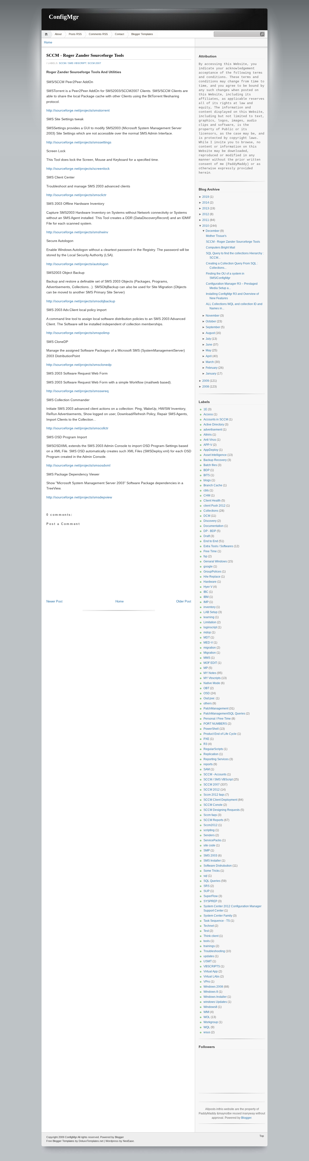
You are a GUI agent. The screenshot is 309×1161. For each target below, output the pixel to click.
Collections (211, 510)
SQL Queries (212, 881)
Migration (210, 652)
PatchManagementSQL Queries (224, 713)
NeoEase (128, 1141)
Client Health (212, 500)
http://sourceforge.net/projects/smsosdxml (78, 465)
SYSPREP (210, 901)
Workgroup (211, 1022)
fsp (205, 556)
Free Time (210, 551)
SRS (207, 886)
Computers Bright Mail (220, 247)
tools (207, 941)
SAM (207, 769)
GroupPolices (212, 571)
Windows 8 (211, 991)
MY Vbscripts (212, 678)
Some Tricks (212, 870)
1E (205, 409)
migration (210, 647)
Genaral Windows (215, 561)
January (211, 373)
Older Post (183, 601)
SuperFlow (211, 896)
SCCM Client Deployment (220, 799)
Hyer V (208, 586)
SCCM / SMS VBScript (72, 63)
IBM (206, 597)
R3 (205, 744)
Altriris (208, 434)
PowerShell (211, 728)
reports (208, 764)
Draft (207, 536)
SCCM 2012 (212, 789)
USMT (208, 961)
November (212, 315)
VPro (207, 981)
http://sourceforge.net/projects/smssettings (78, 142)
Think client (211, 936)
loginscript (210, 627)
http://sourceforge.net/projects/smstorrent (78, 110)
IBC (206, 592)
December (212, 231)
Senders (209, 835)
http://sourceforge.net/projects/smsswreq (77, 391)
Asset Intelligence (215, 455)
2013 (205, 208)
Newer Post (54, 601)
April (209, 356)
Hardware (210, 581)
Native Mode (212, 683)
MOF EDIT (210, 663)
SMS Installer (212, 860)
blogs (207, 480)
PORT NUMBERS (215, 723)
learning (209, 617)
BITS (207, 475)
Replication (211, 754)
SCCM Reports (213, 820)
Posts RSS (75, 34)
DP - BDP (210, 531)
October (211, 321)
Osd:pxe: (209, 698)
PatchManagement (216, 708)
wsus (207, 1032)
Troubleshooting (214, 951)
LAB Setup (211, 612)
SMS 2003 (210, 855)
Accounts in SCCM (216, 419)
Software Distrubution (218, 865)
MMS (207, 657)
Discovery (210, 521)
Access (208, 414)
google (208, 566)
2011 (205, 220)
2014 (205, 202)
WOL (207, 1017)
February (212, 367)
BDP (207, 470)
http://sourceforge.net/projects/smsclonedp (79, 365)
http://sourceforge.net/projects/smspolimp (78, 333)
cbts (206, 490)
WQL (207, 1027)
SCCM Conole (213, 805)
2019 (205, 196)
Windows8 (210, 1007)
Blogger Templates (142, 34)
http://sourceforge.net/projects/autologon (77, 264)
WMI (206, 1012)
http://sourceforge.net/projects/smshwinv (77, 232)
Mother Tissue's (216, 236)
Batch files (210, 465)
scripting (209, 830)
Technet (209, 925)
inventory (210, 607)
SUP (207, 891)
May (208, 350)
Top (262, 1135)
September (213, 327)
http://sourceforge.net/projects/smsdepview (79, 497)
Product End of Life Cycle (220, 734)
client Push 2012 (214, 505)
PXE (206, 739)
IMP (206, 602)
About (58, 34)
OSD (207, 693)
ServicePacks (212, 840)
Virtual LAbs (211, 976)
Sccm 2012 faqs (214, 794)
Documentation (214, 526)
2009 (205, 380)
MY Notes (210, 673)
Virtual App (211, 971)
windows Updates (215, 1002)
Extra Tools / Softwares (218, 546)
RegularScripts (213, 749)
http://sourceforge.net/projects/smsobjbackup (80, 301)
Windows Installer (215, 996)
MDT (207, 637)
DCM (207, 515)
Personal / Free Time (217, 718)
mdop (207, 632)
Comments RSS (98, 34)
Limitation (210, 622)
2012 (205, 214)
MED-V (208, 642)
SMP (207, 850)
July (208, 338)
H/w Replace (212, 576)
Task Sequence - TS (217, 920)
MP (206, 668)
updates (209, 956)
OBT (206, 688)
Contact (119, 34)
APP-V (208, 444)
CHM (207, 495)
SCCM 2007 (94, 63)
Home (47, 34)
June (209, 344)
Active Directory (214, 424)
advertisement (213, 429)
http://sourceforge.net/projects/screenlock (78, 168)
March (210, 362)
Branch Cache (213, 485)
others (208, 703)
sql (205, 876)
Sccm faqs (210, 815)
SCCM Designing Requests (222, 810)
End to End (211, 541)
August (210, 333)
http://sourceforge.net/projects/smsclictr (76, 195)
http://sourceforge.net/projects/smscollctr (77, 428)
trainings (209, 946)
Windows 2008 (213, 986)
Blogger (246, 1117)
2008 (205, 386)
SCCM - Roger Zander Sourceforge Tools (85, 55)
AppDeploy (211, 450)
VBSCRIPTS (212, 966)
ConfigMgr (64, 16)
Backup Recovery (215, 460)
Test (206, 931)
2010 (205, 225)
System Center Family (218, 915)
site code (209, 845)
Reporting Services (216, 759)
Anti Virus (210, 439)
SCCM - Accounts (215, 774)
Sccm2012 (211, 825)
